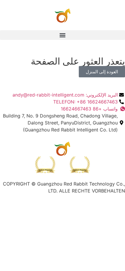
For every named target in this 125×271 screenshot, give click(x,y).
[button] (62, 35)
